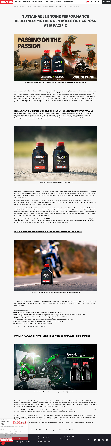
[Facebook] (99, 440)
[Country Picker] (87, 2)
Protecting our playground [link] (45, 437)
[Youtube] (107, 440)
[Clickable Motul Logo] (6, 2)
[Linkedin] (95, 440)
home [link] (16, 6)
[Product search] (83, 2)
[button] (3, 443)
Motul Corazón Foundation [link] (68, 437)
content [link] (21, 6)
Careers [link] (40, 439)
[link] (46, 2)
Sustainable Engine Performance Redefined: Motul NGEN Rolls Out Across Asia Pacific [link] (54, 6)
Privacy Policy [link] (64, 439)
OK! (25, 438)
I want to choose (9, 438)
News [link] (27, 6)
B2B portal (106, 1)
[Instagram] (103, 440)
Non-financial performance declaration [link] (23, 442)
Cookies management (44, 441)
